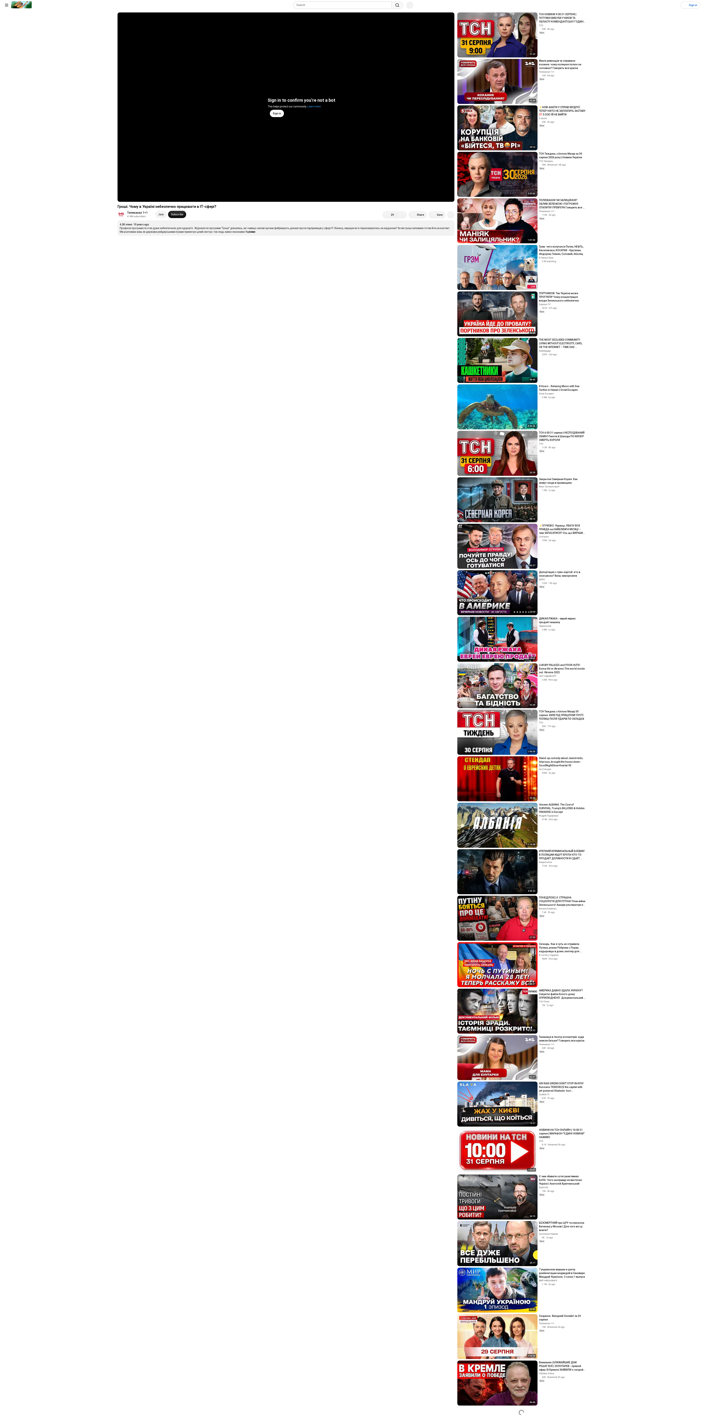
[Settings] (675, 5)
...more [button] (251, 231)
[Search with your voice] (409, 5)
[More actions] (450, 214)
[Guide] (6, 5)
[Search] (397, 5)
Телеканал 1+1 (137, 212)
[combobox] (343, 5)
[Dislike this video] (402, 214)
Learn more (314, 106)
